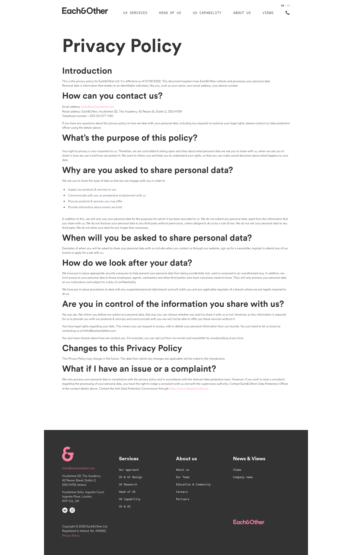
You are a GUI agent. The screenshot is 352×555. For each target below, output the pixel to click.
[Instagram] (72, 510)
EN (282, 5)
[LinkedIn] (65, 510)
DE (288, 5)
